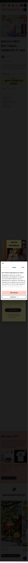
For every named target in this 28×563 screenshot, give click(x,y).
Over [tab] (23, 267)
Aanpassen (13, 297)
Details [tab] (14, 267)
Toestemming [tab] (5, 267)
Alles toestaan (14, 292)
